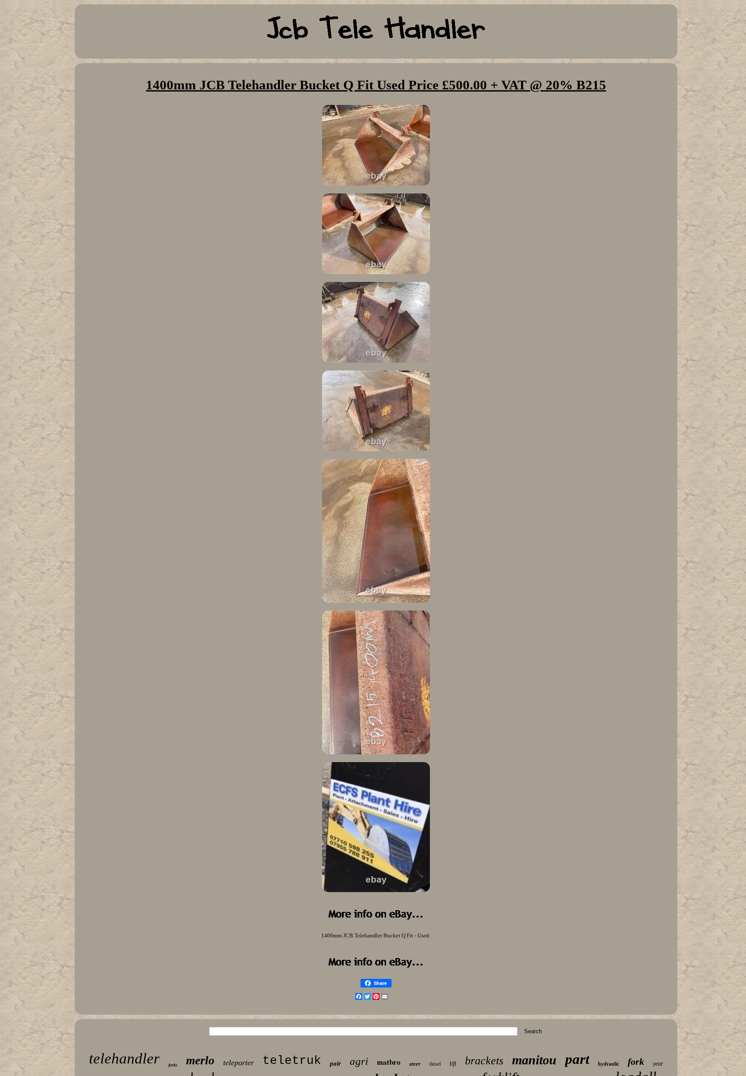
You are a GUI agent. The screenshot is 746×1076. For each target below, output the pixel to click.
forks (172, 1065)
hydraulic (608, 1064)
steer (414, 1063)
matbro (389, 1062)
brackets (484, 1060)
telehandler (124, 1058)
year (658, 1063)
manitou (534, 1060)
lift (452, 1063)
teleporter (238, 1062)
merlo (200, 1060)
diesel (435, 1064)
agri (359, 1061)
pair (335, 1063)
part (577, 1059)
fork (636, 1061)
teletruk (291, 1060)
